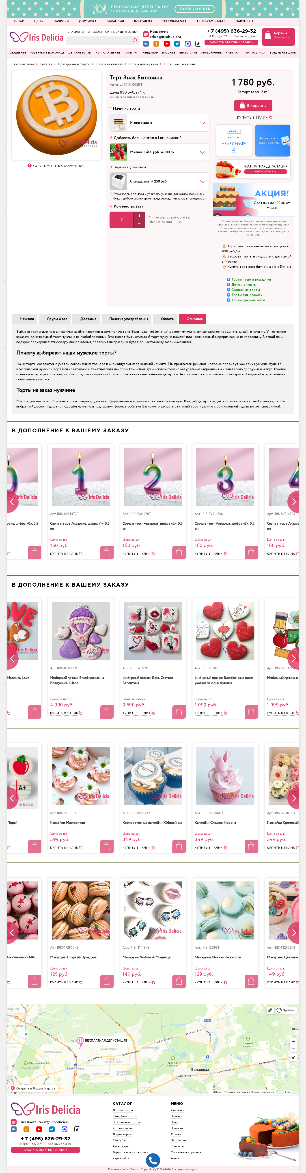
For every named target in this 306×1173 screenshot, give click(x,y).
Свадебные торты (245, 289)
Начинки (27, 319)
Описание (195, 319)
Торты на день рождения (251, 279)
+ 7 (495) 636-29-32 (231, 31)
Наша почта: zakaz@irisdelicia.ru (165, 34)
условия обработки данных (274, 225)
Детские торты (243, 284)
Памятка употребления (128, 319)
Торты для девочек (246, 295)
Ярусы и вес (57, 319)
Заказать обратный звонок (231, 42)
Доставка (88, 319)
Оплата (167, 319)
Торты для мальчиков (248, 300)
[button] (293, 502)
